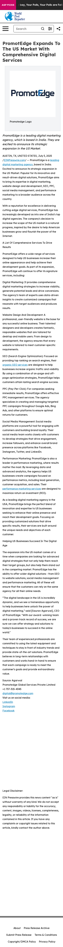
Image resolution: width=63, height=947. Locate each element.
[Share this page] (58, 29)
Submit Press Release (18, 934)
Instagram (8, 706)
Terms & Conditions (46, 934)
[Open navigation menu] (5, 29)
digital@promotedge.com (17, 693)
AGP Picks (8, 5)
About (17, 928)
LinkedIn (7, 702)
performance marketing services (21, 488)
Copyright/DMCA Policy (22, 941)
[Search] (42, 28)
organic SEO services (15, 364)
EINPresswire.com (14, 160)
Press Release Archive (37, 928)
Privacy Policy (47, 941)
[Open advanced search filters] (50, 28)
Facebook (8, 710)
